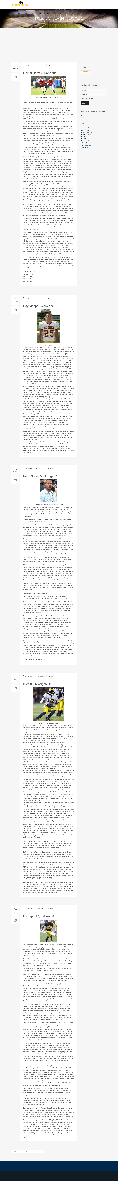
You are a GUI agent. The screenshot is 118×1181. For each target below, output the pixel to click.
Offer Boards (61, 4)
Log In (84, 103)
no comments (41, 65)
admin (51, 65)
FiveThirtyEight (85, 130)
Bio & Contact (81, 4)
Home (51, 4)
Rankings (99, 4)
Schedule (105, 4)
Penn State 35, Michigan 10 (41, 476)
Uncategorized (28, 65)
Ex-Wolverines (90, 4)
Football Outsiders (86, 132)
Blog (55, 4)
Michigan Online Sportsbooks (90, 141)
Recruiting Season (86, 145)
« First (14, 1151)
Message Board (71, 4)
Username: (84, 90)
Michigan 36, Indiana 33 (38, 916)
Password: (84, 94)
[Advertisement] (59, 40)
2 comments (41, 298)
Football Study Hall (86, 134)
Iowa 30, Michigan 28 (37, 684)
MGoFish (83, 138)
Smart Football (85, 147)
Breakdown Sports (86, 128)
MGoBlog (83, 136)
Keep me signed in (87, 98)
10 (37, 1151)
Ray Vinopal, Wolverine (38, 306)
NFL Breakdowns (86, 143)
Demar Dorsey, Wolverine (39, 73)
